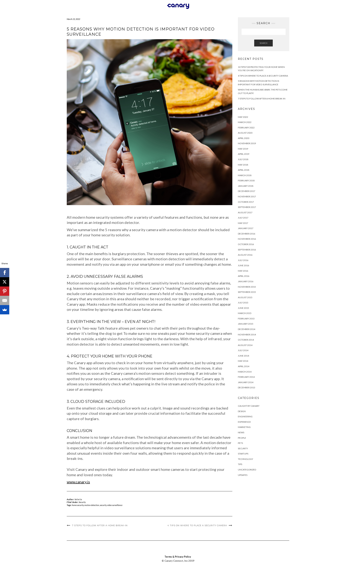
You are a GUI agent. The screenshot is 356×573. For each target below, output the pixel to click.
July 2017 (243, 217)
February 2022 (246, 127)
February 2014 (246, 376)
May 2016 (243, 270)
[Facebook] (4, 272)
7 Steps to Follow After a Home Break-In (100, 525)
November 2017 (247, 196)
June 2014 (243, 355)
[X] (4, 281)
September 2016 (247, 249)
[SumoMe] (4, 309)
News (241, 432)
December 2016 (246, 233)
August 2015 (245, 297)
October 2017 (246, 201)
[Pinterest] (4, 291)
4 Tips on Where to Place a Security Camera (197, 525)
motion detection (91, 505)
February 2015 (246, 318)
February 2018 (246, 180)
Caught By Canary (248, 405)
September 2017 (247, 207)
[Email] (4, 300)
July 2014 (243, 350)
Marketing (244, 427)
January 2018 (245, 185)
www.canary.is (78, 482)
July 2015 (243, 302)
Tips (240, 464)
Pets (240, 443)
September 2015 (247, 292)
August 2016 (245, 254)
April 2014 (243, 366)
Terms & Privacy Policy (177, 556)
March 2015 (244, 313)
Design (242, 411)
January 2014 (245, 382)
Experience (244, 421)
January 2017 (245, 228)
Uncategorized (247, 469)
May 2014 (243, 361)
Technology (245, 459)
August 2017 (245, 212)
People (242, 437)
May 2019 (243, 148)
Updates (242, 475)
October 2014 (246, 339)
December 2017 (246, 191)
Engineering (245, 416)
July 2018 (243, 159)
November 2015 (247, 286)
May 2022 (243, 117)
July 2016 (243, 260)
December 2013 (246, 387)
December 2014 (246, 329)
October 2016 (246, 244)
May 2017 (243, 223)
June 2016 (243, 265)
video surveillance (114, 505)
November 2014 (247, 334)
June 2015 (243, 308)
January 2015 (245, 323)
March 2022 (244, 122)
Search (263, 43)
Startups (243, 453)
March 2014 (244, 371)
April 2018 (243, 170)
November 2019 (247, 143)
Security (82, 502)
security (103, 505)
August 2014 (245, 345)
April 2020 (243, 138)
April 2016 (243, 276)
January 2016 (245, 281)
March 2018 (244, 175)
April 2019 (243, 154)
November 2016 (247, 238)
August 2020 (245, 132)
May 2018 (243, 164)
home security (78, 505)
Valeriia (78, 499)
